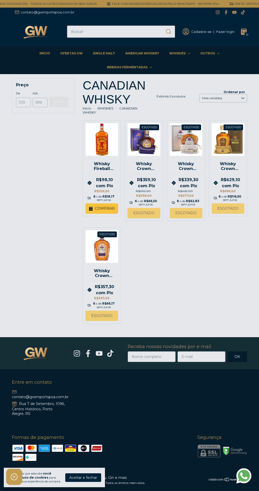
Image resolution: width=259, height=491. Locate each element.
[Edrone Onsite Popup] (129, 245)
